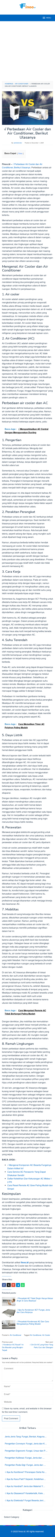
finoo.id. (22, 1531)
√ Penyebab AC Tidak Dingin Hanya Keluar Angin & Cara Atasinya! (35, 1299)
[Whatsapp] (23, 1285)
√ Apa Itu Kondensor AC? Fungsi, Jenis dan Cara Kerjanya (33, 1310)
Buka (20, 153)
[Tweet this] (9, 1285)
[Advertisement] (27, 51)
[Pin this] (13, 1285)
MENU (48, 18)
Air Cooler (46, 1335)
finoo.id (25, 1262)
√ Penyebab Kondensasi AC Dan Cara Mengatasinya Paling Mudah (33, 1322)
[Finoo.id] (27, 5)
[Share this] (4, 1285)
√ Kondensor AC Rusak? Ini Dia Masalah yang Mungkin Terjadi (12, 1346)
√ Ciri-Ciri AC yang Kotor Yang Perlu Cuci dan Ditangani (41, 1345)
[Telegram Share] (18, 1285)
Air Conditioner (15, 1335)
